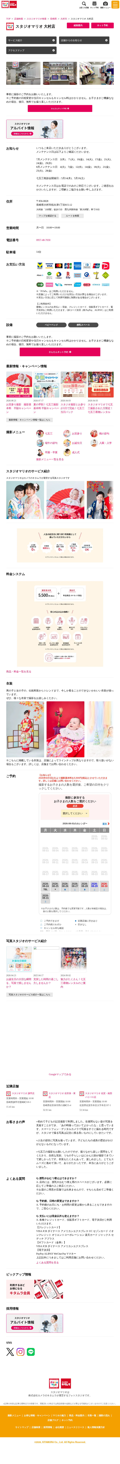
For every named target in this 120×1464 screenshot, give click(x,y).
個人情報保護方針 (96, 1427)
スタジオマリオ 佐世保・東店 (62, 1095)
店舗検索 (18, 19)
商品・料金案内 (76, 1415)
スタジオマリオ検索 (36, 19)
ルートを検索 (72, 216)
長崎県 (53, 19)
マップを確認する (47, 216)
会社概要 (59, 1427)
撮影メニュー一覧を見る (50, 459)
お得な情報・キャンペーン (37, 1415)
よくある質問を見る (47, 1262)
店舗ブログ (53, 1420)
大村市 (63, 19)
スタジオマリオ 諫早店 (23, 1093)
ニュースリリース (75, 1427)
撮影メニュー (14, 1415)
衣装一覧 (92, 1415)
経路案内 (78, 25)
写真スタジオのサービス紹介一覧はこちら (29, 994)
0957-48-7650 (43, 240)
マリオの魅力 (59, 1415)
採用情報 (47, 1427)
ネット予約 (102, 25)
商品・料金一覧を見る (18, 671)
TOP (8, 19)
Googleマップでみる (60, 1074)
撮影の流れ (104, 1415)
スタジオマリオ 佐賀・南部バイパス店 (98, 1095)
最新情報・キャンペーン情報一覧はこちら (29, 420)
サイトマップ (21, 1427)
